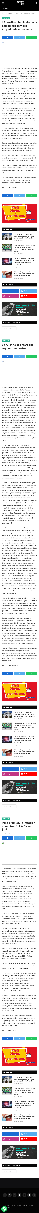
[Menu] (3, 3)
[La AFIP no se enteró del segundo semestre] (19, 372)
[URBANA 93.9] (20, 3)
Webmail (5, 8)
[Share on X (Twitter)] (19, 37)
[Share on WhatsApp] (31, 37)
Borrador (6, 18)
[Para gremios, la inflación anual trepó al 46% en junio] (19, 853)
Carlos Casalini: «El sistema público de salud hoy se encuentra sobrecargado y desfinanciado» (25, 236)
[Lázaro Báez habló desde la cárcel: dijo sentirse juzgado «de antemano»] (19, 53)
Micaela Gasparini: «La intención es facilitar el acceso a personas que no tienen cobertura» (24, 273)
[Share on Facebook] (7, 37)
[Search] (36, 3)
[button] (4, 1209)
